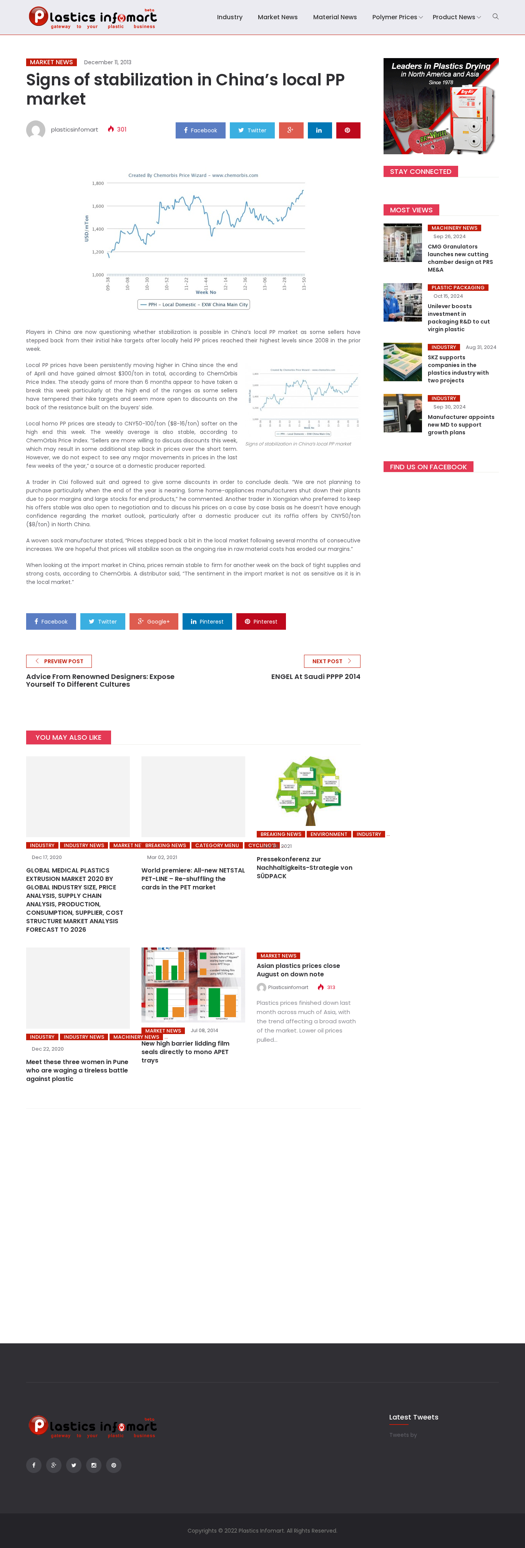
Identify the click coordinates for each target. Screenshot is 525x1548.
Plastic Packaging (458, 287)
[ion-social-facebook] (34, 1465)
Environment (329, 834)
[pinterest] (348, 130)
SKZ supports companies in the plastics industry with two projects (458, 369)
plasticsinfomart (74, 129)
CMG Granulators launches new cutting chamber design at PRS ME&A (460, 258)
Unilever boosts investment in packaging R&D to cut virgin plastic (459, 317)
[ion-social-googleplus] (53, 1465)
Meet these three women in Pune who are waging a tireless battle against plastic (77, 1070)
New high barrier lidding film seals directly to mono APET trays (185, 1052)
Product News (454, 17)
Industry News (84, 845)
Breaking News (165, 845)
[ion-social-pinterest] (113, 1465)
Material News (335, 17)
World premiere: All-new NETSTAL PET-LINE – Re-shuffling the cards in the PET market (193, 879)
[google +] (291, 130)
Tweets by (403, 1435)
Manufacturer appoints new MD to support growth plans (461, 424)
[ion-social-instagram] (93, 1465)
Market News (278, 17)
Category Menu (217, 845)
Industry (230, 17)
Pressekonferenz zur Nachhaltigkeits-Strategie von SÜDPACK (304, 868)
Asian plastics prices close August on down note (298, 970)
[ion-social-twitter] (73, 1465)
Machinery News (454, 228)
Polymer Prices (394, 17)
